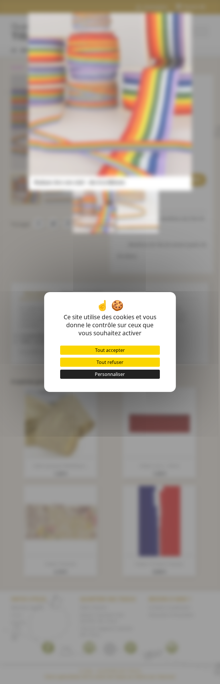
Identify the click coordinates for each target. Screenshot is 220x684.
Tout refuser (110, 362)
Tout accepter (110, 350)
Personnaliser (110, 374)
